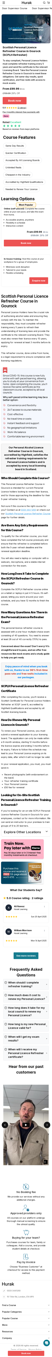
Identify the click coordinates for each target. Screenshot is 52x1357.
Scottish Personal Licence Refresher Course (27, 513)
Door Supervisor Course (14, 8)
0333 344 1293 (28, 510)
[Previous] (5, 1125)
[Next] (47, 1125)
